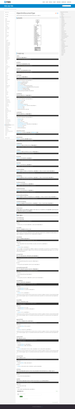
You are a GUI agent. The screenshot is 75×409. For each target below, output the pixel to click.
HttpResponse (7, 55)
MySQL (6, 69)
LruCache (6, 65)
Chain (6, 22)
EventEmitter (7, 35)
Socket (6, 90)
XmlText (6, 132)
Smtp (6, 89)
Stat (5, 95)
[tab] (9, 12)
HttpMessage (7, 51)
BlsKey (6, 18)
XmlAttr (6, 118)
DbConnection (7, 27)
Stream (6, 98)
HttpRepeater (7, 52)
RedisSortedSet (7, 79)
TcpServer (6, 103)
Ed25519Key (7, 32)
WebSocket (6, 109)
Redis (6, 74)
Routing (6, 80)
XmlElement (7, 126)
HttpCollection (7, 47)
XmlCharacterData (8, 121)
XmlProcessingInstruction (9, 131)
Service (6, 88)
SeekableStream (7, 85)
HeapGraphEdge (7, 42)
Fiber (6, 37)
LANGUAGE (69, 2)
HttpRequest (7, 54)
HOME (44, 2)
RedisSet (6, 78)
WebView (6, 112)
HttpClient (6, 46)
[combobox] (66, 6)
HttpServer (6, 56)
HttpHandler (7, 50)
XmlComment (7, 122)
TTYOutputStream (7, 102)
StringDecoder (7, 99)
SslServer (6, 93)
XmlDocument (7, 123)
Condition (6, 26)
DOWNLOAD (63, 2)
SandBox (6, 83)
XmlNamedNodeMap (8, 127)
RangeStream (7, 73)
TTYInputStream (7, 100)
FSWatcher (6, 36)
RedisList (6, 76)
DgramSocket (7, 28)
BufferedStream (7, 21)
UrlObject (6, 108)
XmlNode (6, 128)
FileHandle (6, 40)
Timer (6, 107)
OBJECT (54, 2)
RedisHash (6, 75)
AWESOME (59, 2)
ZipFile (6, 133)
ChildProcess (7, 23)
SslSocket (6, 94)
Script (6, 84)
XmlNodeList (18, 145)
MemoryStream (7, 66)
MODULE (50, 2)
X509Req (6, 117)
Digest (6, 30)
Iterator (6, 61)
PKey (6, 71)
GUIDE (47, 2)
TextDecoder (7, 104)
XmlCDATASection (7, 119)
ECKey (6, 31)
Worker (6, 113)
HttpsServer (7, 59)
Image (6, 60)
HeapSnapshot (7, 45)
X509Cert (6, 114)
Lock (5, 64)
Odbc (6, 70)
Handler (6, 41)
